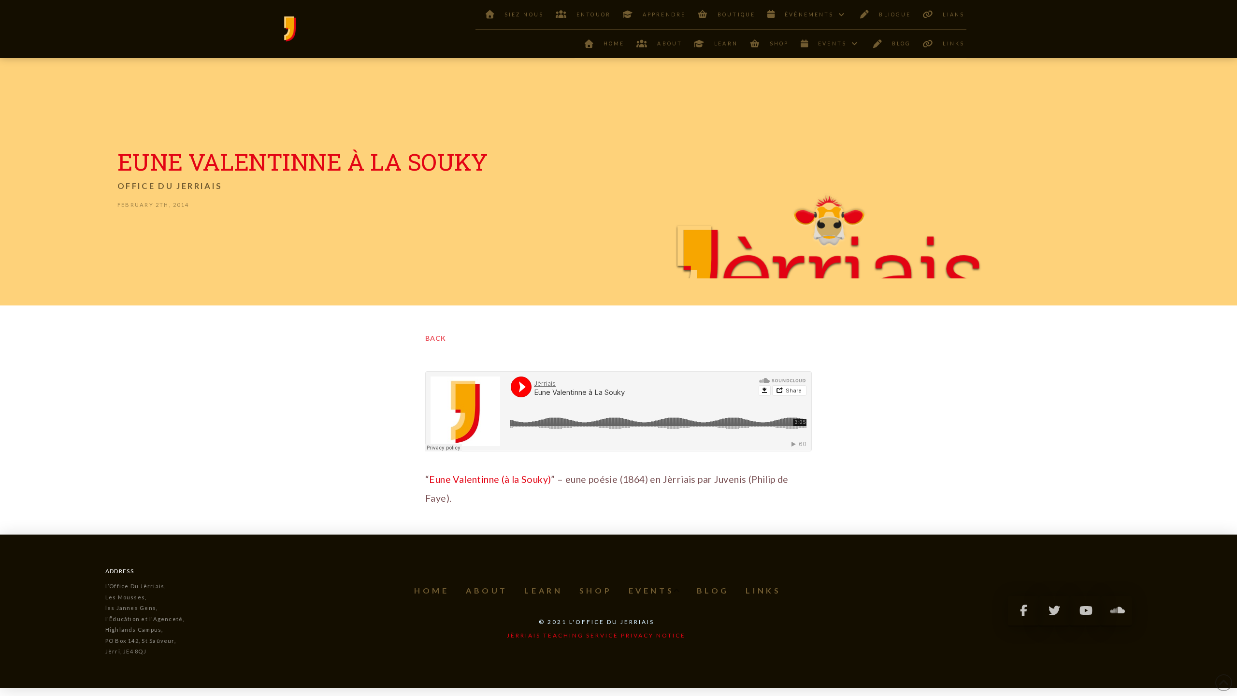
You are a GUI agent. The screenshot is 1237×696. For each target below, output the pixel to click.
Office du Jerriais (169, 186)
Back (435, 338)
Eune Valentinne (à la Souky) (490, 479)
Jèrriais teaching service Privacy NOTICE (596, 635)
